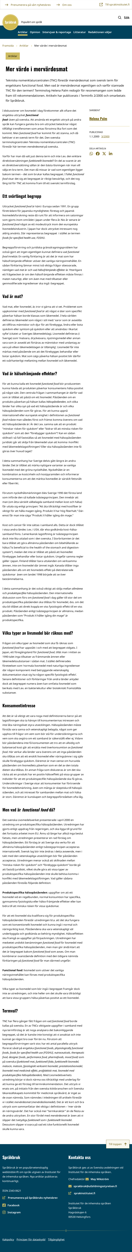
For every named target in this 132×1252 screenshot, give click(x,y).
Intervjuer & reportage (56, 32)
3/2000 (105, 136)
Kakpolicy (8, 1239)
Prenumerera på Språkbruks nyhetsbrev (30, 1198)
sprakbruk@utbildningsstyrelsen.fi (95, 1186)
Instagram (14, 1213)
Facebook (13, 1206)
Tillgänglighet (56, 1239)
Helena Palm (98, 118)
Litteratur (79, 32)
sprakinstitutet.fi (81, 1193)
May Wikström (100, 1179)
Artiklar (23, 32)
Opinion (35, 32)
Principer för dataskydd (31, 1239)
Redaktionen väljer (100, 32)
